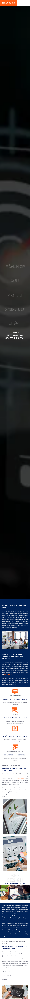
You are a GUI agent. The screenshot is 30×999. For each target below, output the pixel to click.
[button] (13, 902)
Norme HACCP (8, 674)
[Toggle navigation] (28, 3)
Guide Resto (20, 778)
